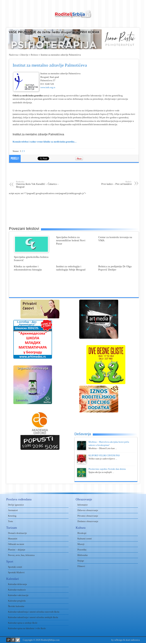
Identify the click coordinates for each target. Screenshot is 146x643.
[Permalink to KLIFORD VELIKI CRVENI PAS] (81, 463)
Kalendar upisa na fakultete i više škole (27, 628)
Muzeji (80, 544)
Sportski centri (15, 567)
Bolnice (34, 54)
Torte (10, 521)
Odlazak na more (16, 544)
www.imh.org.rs (47, 87)
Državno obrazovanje (87, 510)
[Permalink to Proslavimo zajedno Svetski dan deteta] (81, 476)
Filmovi (81, 566)
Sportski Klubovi (16, 572)
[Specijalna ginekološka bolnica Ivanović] (31, 251)
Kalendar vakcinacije (18, 595)
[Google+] (8, 640)
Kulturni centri (84, 538)
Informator (82, 504)
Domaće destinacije (17, 533)
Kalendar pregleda (17, 600)
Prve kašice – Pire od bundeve (116, 183)
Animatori (13, 510)
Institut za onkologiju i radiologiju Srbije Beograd (70, 268)
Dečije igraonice (16, 504)
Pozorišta (81, 549)
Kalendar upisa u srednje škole (22, 622)
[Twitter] (17, 640)
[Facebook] (13, 640)
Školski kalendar (16, 606)
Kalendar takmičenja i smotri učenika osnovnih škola (33, 611)
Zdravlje (24, 54)
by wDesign (117, 640)
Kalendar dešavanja (17, 584)
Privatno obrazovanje (87, 515)
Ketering (12, 515)
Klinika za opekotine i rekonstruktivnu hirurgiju (28, 268)
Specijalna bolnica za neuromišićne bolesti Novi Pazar (70, 240)
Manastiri (12, 538)
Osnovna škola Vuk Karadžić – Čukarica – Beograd (37, 184)
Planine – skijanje (16, 549)
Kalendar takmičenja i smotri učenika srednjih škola (33, 617)
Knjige (80, 560)
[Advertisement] (74, 171)
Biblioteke (82, 555)
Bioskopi (81, 533)
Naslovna (13, 54)
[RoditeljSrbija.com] (73, 16)
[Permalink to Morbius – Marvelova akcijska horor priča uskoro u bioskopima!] (81, 449)
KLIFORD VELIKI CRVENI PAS (104, 455)
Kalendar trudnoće (17, 589)
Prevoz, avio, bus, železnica (21, 555)
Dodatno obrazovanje (87, 521)
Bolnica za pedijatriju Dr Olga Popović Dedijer (115, 268)
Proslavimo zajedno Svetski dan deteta (107, 469)
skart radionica (133, 640)
